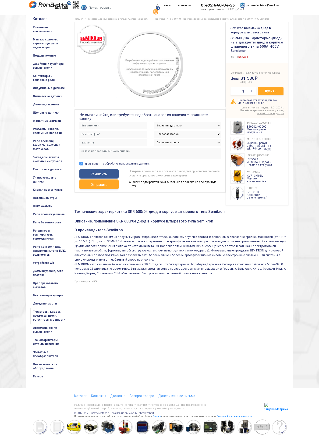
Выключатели (42, 206)
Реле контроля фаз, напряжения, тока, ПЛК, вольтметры (49, 250)
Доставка (163, 5)
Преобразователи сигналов (45, 285)
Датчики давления (46, 104)
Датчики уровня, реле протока (48, 273)
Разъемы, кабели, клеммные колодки (47, 131)
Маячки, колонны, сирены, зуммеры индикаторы (46, 43)
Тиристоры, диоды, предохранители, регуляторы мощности (49, 315)
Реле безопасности (47, 222)
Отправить (99, 184)
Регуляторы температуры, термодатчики (43, 234)
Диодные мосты (45, 303)
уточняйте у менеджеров (270, 113)
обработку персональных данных (127, 163)
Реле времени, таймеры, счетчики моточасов (46, 145)
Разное (38, 376)
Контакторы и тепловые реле (44, 78)
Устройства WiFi (44, 263)
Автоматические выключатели (45, 329)
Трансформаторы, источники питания (46, 342)
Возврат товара (142, 396)
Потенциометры (45, 198)
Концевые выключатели (42, 29)
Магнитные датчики (47, 120)
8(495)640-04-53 (218, 5)
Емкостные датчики (47, 169)
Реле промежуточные (49, 214)
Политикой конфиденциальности (234, 416)
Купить (270, 91)
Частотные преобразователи (45, 354)
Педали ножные (44, 55)
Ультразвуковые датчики (44, 179)
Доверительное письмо (176, 396)
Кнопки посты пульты (48, 189)
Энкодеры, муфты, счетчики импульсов (47, 159)
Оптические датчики (47, 96)
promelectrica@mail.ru (262, 5)
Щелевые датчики (46, 112)
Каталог (40, 19)
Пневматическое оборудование (45, 366)
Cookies (157, 416)
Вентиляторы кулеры (48, 295)
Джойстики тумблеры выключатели (48, 65)
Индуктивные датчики (48, 88)
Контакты (184, 5)
